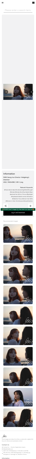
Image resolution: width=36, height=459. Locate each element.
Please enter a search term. (18, 10)
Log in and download (18, 212)
